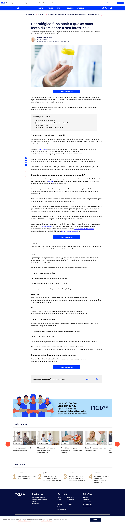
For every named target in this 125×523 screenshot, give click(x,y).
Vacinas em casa (87, 504)
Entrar (120, 3)
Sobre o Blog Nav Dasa (38, 497)
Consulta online (44, 3)
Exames (41, 14)
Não (96, 379)
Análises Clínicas (43, 443)
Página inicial (29, 14)
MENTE (50, 8)
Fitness (59, 502)
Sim (87, 379)
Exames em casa (87, 506)
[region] (62, 519)
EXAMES (70, 8)
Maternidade (70, 499)
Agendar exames (16, 3)
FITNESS (60, 8)
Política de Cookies (46, 521)
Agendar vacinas (30, 3)
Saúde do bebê (87, 502)
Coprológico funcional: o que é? (45, 120)
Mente (59, 499)
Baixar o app (56, 3)
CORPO (40, 8)
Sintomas (85, 497)
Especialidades (61, 509)
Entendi (95, 519)
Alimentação (86, 499)
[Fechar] (122, 520)
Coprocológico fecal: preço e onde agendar (49, 127)
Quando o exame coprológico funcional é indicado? (52, 123)
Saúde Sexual (70, 497)
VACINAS (80, 8)
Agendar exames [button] (67, 91)
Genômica (69, 502)
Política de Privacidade (24, 521)
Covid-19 (69, 504)
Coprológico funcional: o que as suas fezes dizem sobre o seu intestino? (73, 14)
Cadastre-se (110, 3)
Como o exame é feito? (42, 125)
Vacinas (72, 472)
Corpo (21, 472)
